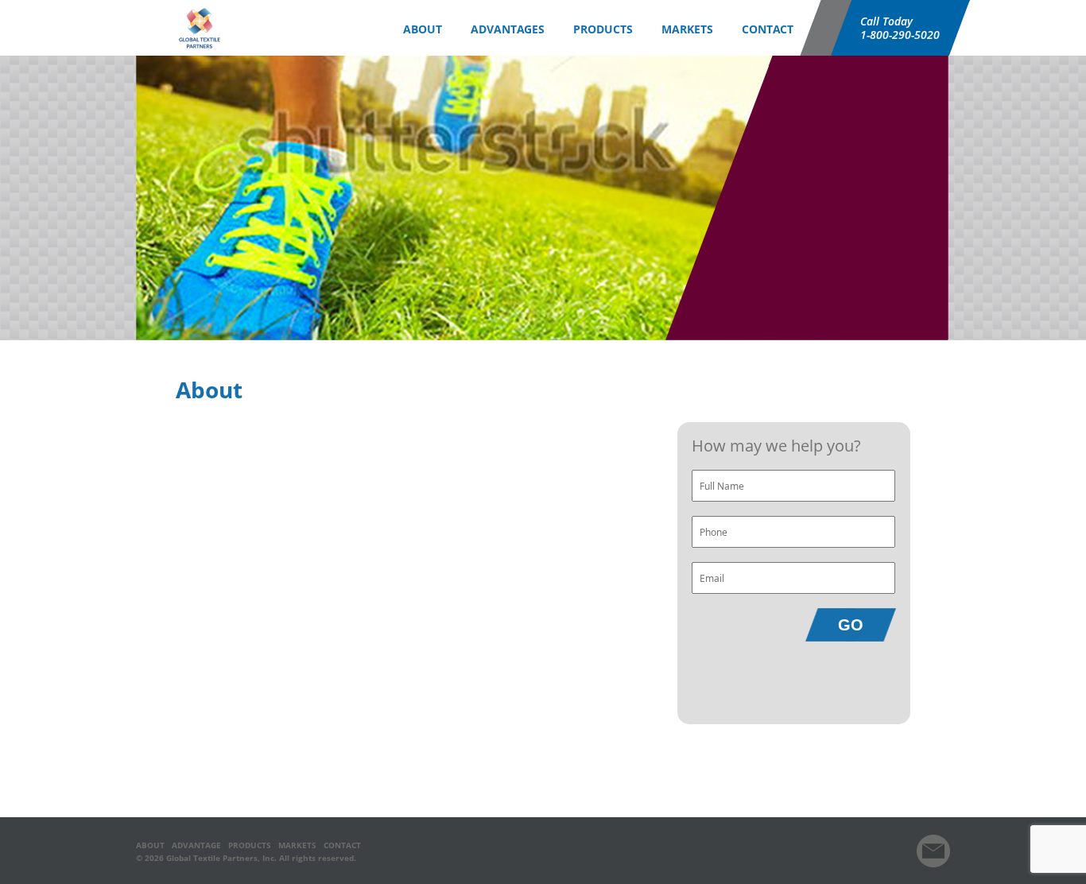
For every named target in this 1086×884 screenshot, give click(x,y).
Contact (767, 29)
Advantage (196, 845)
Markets (687, 29)
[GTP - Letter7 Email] (933, 864)
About (150, 845)
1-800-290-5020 (900, 34)
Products (249, 845)
